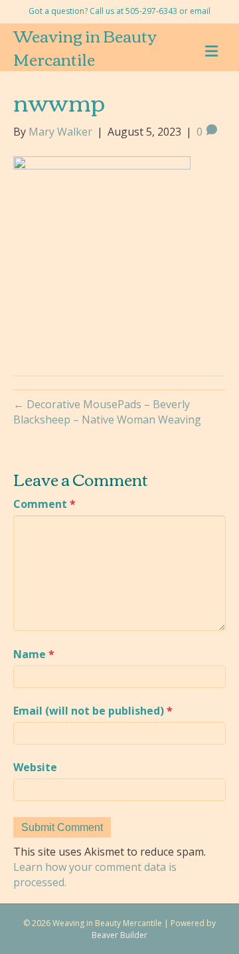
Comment (44, 504)
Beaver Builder (119, 935)
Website (35, 767)
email (200, 11)
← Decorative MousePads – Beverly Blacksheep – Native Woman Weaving (107, 412)
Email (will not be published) (93, 710)
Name (33, 654)
